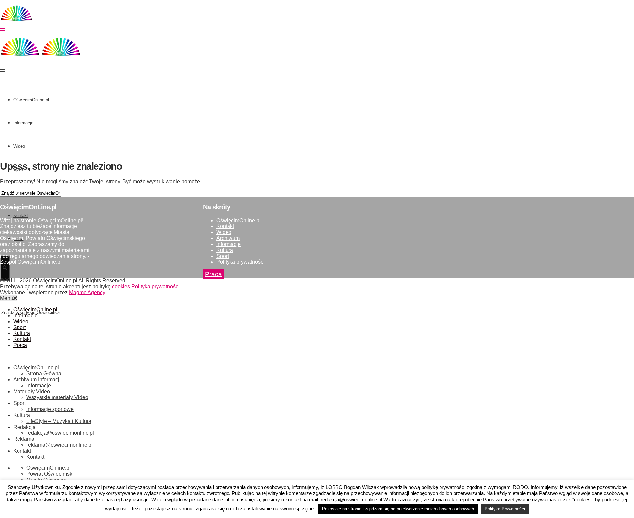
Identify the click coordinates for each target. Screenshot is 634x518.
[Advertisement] (317, 108)
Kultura (224, 250)
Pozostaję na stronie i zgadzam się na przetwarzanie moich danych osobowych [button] (398, 508)
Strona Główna (43, 373)
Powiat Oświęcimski (50, 474)
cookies (121, 286)
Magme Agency (87, 292)
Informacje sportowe (50, 409)
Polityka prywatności (240, 262)
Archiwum (228, 238)
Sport (222, 256)
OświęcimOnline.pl (31, 99)
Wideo (19, 146)
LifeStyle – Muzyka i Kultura (58, 421)
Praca (213, 273)
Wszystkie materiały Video (57, 397)
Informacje (23, 123)
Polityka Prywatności (505, 508)
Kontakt (225, 226)
